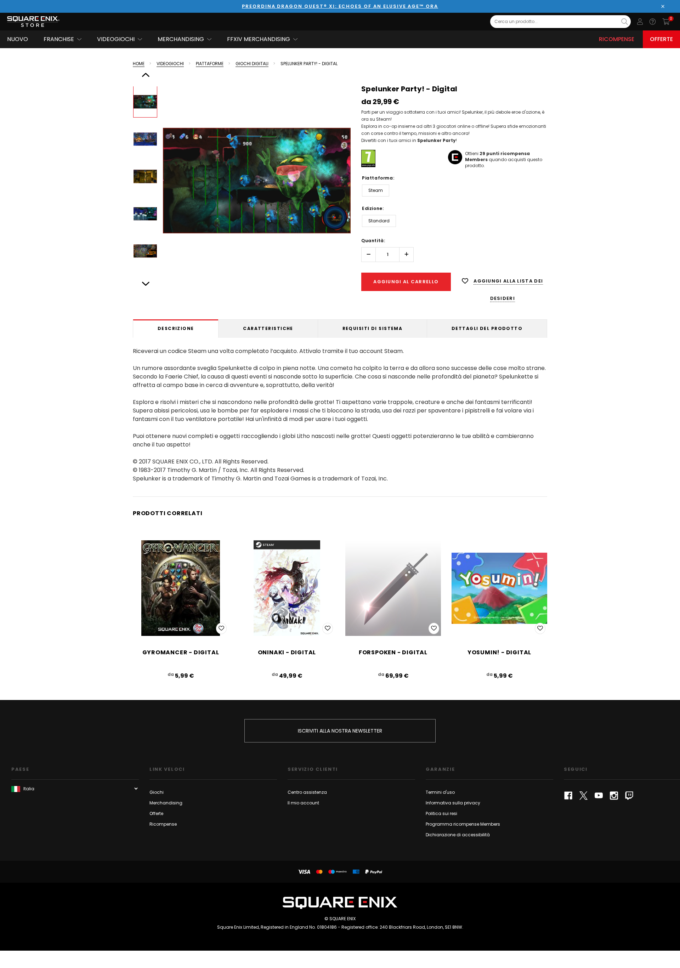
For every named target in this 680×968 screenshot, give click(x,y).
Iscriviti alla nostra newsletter (340, 730)
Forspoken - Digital (393, 652)
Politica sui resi (441, 813)
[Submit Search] (624, 21)
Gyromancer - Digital (180, 652)
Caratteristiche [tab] (268, 328)
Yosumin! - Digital (499, 652)
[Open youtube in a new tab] (598, 795)
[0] (666, 21)
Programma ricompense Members (463, 824)
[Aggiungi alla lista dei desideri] (221, 628)
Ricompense (616, 39)
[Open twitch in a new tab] (629, 795)
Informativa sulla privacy (453, 803)
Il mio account (303, 803)
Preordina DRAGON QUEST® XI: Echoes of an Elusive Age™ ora (340, 6)
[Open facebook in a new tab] (568, 795)
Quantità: (373, 241)
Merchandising (165, 803)
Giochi (156, 792)
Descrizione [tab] (176, 328)
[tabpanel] (340, 413)
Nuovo (17, 39)
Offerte (661, 39)
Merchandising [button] (181, 39)
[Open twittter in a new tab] (583, 795)
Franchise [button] (59, 39)
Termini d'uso (440, 792)
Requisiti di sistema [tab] (372, 328)
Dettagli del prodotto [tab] (487, 328)
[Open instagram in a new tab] (614, 795)
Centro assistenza (307, 792)
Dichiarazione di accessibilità (458, 835)
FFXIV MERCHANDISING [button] (258, 39)
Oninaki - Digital (287, 652)
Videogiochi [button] (116, 39)
